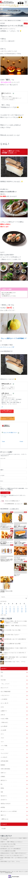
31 (6, 613)
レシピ (2, 749)
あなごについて (4, 687)
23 (2, 611)
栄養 (2, 792)
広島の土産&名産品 (5, 768)
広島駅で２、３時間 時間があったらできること (15, 626)
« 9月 (1, 615)
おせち (2, 707)
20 (18, 610)
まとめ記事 (3, 730)
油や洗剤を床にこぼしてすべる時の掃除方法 (15, 639)
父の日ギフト (4, 799)
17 (6, 610)
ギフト (2, 734)
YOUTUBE (3, 680)
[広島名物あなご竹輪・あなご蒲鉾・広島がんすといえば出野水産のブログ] (7, 2)
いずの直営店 (4, 699)
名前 (1, 469)
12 (14, 608)
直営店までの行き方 (5, 803)
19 (14, 610)
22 (25, 610)
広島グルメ (3, 772)
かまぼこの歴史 (4, 718)
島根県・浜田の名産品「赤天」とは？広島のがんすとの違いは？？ (15, 657)
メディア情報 (4, 745)
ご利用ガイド (21, 1)
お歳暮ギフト (4, 710)
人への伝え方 (4, 757)
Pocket (21, 441)
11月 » (5, 615)
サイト (1, 481)
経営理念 (3, 807)
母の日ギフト (4, 795)
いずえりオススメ (5, 695)
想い (2, 784)
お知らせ (3, 714)
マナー (2, 741)
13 (18, 608)
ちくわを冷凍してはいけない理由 (12, 630)
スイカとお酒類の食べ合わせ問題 (12, 643)
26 (14, 611)
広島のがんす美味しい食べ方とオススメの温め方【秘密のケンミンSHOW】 (15, 621)
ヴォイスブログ (4, 753)
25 (10, 611)
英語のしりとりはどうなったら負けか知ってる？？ (15, 653)
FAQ (2, 672)
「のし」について (5, 683)
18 (10, 610)
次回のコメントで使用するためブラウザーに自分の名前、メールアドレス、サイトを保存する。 (13, 489)
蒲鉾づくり (3, 815)
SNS (2, 676)
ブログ (2, 737)
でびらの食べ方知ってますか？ (11, 634)
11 (10, 608)
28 (21, 611)
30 (2, 613)
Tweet (3, 441)
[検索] (26, 598)
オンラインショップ (6, 347)
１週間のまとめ (4, 819)
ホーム (2, 20)
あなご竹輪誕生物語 (5, 691)
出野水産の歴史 (4, 761)
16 (2, 610)
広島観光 (3, 776)
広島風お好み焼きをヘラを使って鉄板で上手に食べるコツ (15, 648)
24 (6, 611)
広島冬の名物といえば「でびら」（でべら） (15, 661)
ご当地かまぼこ (4, 722)
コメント (2, 458)
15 (25, 608)
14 (21, 608)
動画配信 (3, 765)
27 (18, 611)
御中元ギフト (4, 780)
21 (21, 610)
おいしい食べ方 (4, 703)
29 (25, 611)
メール (2, 475)
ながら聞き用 (4, 726)
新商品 (6, 20)
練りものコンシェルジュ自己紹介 (9, 811)
